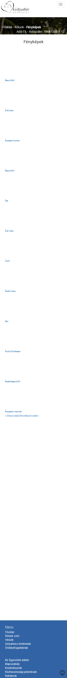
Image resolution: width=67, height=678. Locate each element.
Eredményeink (13, 668)
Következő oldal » (29, 415)
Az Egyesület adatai (17, 660)
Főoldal (7, 27)
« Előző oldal (12, 415)
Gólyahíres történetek (18, 643)
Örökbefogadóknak (16, 647)
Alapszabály (12, 664)
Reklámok (11, 675)
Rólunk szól (12, 636)
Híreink (9, 640)
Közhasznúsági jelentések (21, 672)
